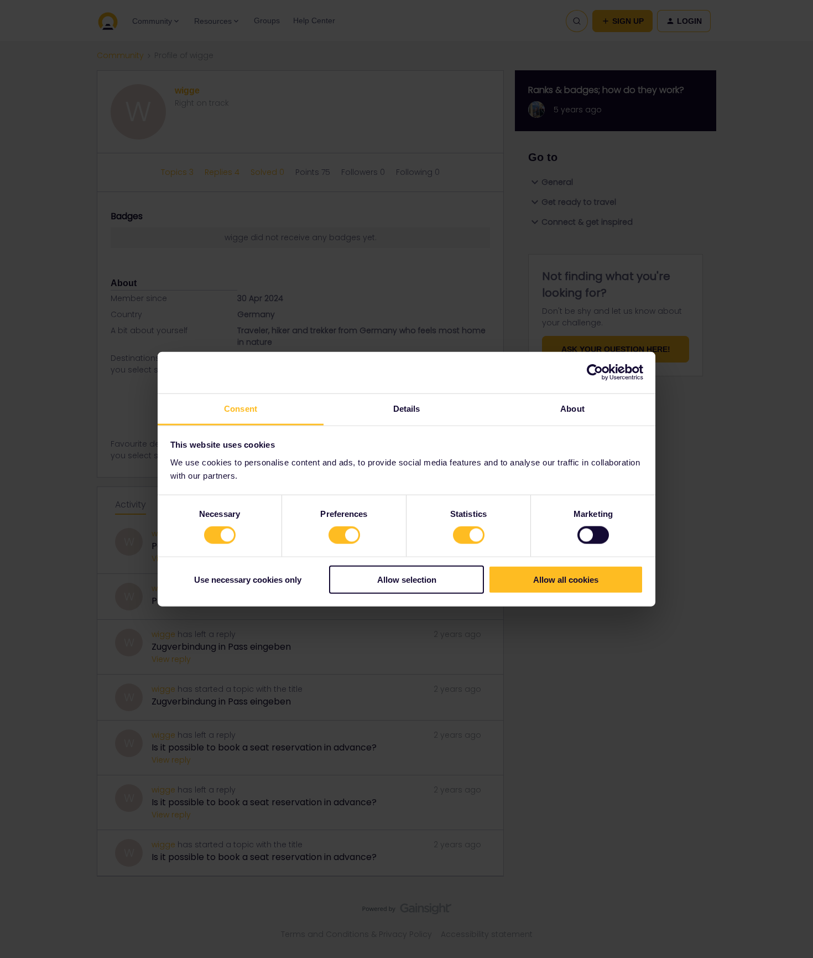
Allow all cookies (565, 579)
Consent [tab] (240, 408)
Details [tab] (406, 408)
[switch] (344, 535)
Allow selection (406, 579)
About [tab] (572, 408)
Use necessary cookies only (247, 579)
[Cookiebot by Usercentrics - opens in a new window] (594, 372)
